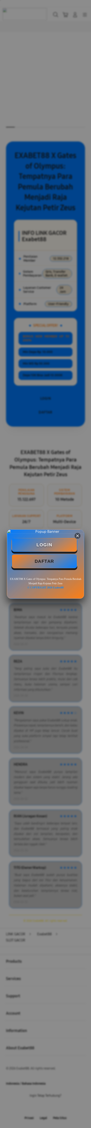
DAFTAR (44, 561)
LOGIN (44, 544)
